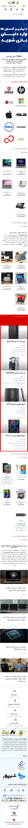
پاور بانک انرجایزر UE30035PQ (15, 373)
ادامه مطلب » (23, 594)
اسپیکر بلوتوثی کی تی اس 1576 (7, 502)
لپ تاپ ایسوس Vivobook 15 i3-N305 (21, 214)
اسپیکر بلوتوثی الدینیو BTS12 (16, 404)
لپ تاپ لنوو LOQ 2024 (7, 286)
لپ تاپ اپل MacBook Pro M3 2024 (21, 266)
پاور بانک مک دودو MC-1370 (16, 341)
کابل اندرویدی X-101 (21, 477)
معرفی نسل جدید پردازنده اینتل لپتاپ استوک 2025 (16, 648)
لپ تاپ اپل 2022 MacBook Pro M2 (21, 308)
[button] (24, 6)
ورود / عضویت (12, 6)
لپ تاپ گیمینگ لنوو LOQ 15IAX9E (21, 172)
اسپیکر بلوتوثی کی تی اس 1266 (15, 435)
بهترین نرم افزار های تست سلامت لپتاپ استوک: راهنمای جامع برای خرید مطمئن (15, 678)
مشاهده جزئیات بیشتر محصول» (19, 355)
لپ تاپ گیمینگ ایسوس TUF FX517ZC (7, 266)
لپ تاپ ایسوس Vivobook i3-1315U (21, 193)
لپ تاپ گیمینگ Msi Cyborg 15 (21, 287)
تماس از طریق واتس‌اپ (7, 481)
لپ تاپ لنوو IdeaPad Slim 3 (7, 193)
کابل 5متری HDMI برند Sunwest (21, 502)
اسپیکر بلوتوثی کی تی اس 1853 (7, 477)
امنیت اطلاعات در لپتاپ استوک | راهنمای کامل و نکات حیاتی (16, 589)
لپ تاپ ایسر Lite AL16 (7, 171)
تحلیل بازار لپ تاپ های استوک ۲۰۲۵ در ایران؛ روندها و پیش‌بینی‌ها (14, 618)
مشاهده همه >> (23, 152)
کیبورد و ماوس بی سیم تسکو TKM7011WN (21, 524)
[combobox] (14, 14)
